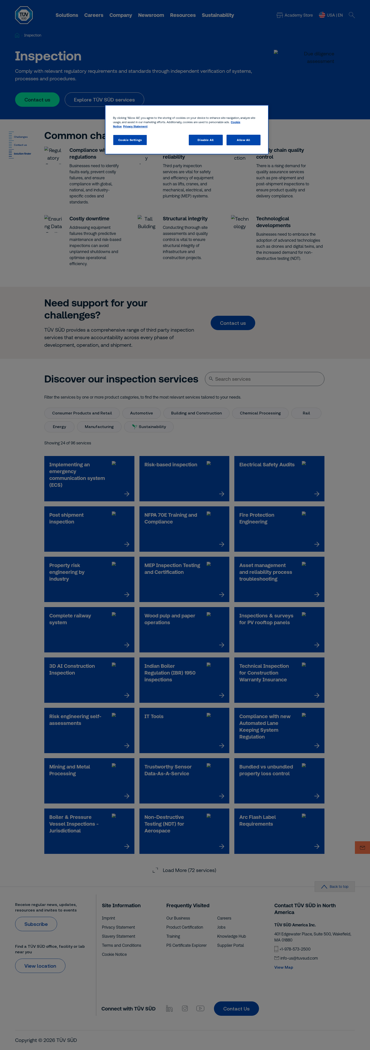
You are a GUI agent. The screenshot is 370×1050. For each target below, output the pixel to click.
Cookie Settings (130, 140)
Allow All (243, 140)
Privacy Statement (135, 126)
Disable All (205, 140)
